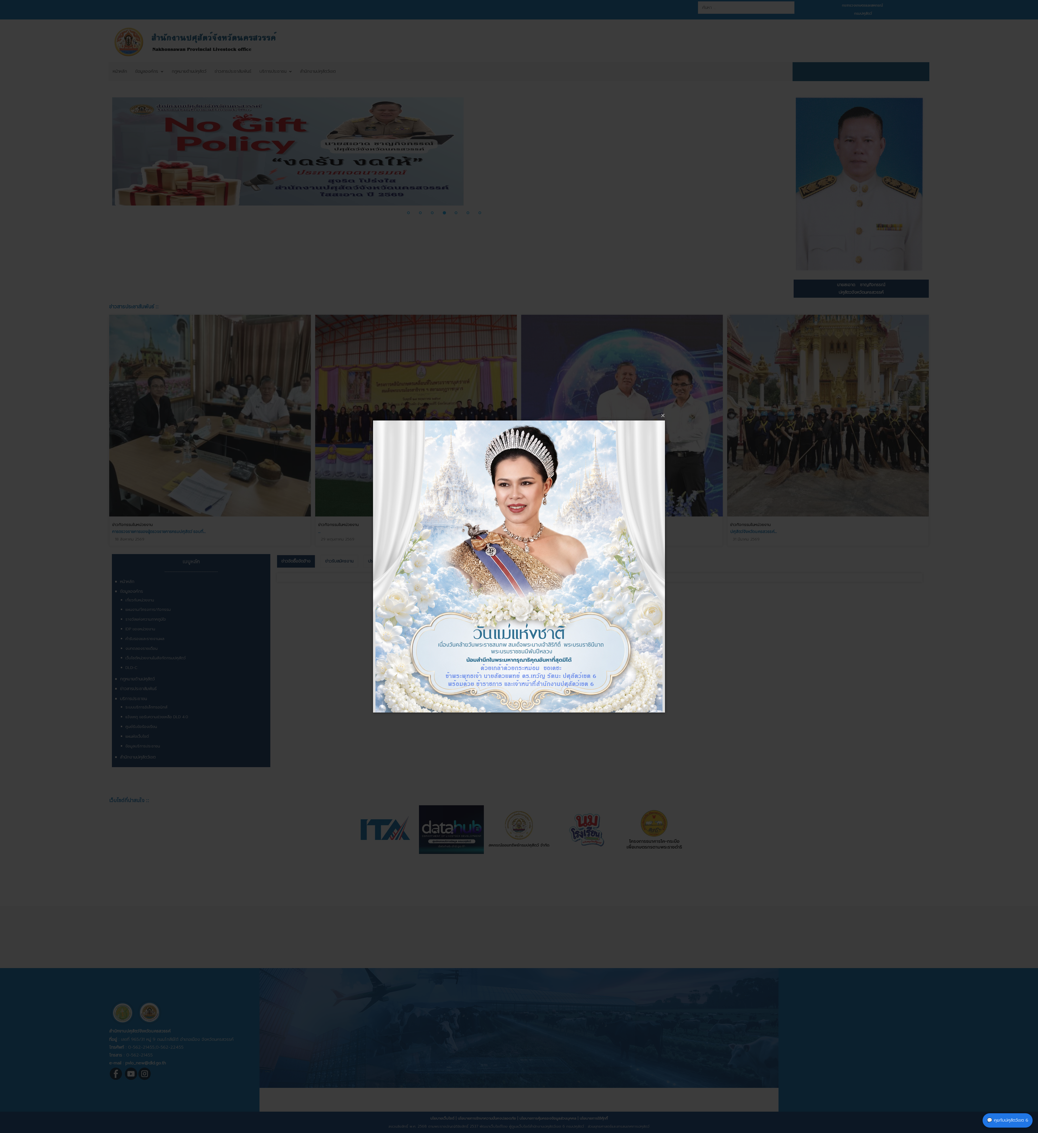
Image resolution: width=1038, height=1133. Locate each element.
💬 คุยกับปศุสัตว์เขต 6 (1007, 1120)
